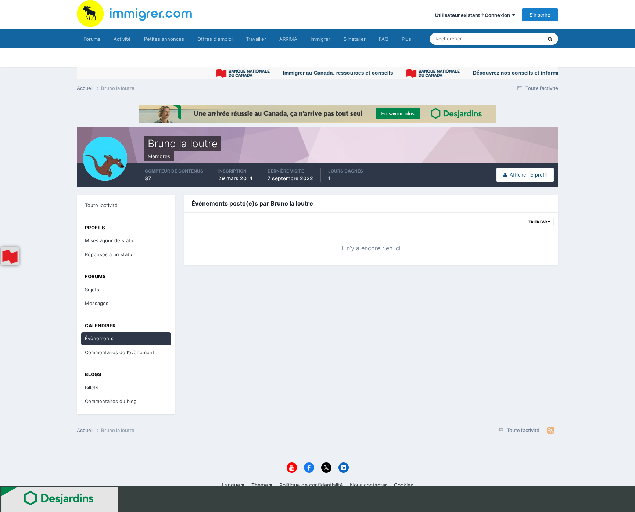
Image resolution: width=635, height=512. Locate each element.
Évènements (99, 338)
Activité (122, 39)
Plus (406, 39)
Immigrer (320, 39)
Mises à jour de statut (510, 38)
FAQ (383, 39)
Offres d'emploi (215, 39)
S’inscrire (540, 15)
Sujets (92, 290)
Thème (260, 485)
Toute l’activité (101, 205)
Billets (91, 388)
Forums (91, 39)
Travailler (256, 39)
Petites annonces (164, 39)
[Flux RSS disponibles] (550, 430)
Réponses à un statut (109, 254)
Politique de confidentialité (311, 485)
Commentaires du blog (111, 401)
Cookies (403, 485)
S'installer (355, 39)
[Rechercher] (550, 39)
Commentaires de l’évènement (119, 352)
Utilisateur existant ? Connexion (473, 15)
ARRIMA (288, 39)
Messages (96, 303)
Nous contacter (368, 485)
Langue (231, 485)
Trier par (538, 221)
